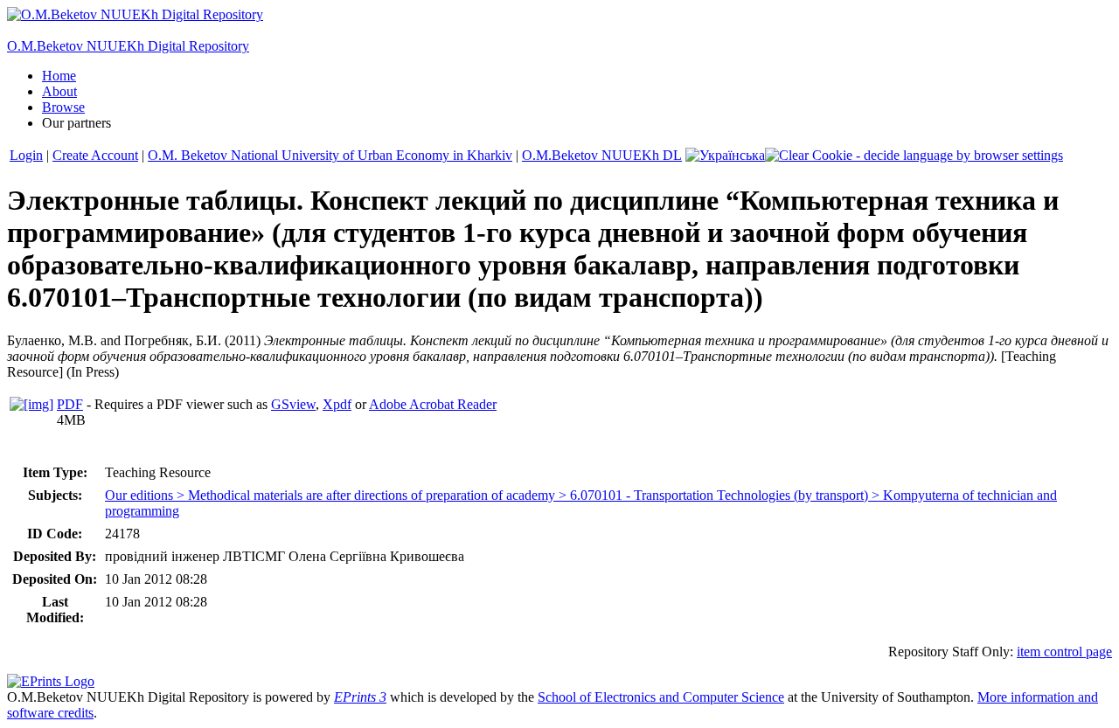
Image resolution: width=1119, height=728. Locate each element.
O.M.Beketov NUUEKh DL (602, 155)
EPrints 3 (360, 697)
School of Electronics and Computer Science (661, 697)
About (59, 91)
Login (26, 155)
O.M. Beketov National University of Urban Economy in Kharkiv (330, 155)
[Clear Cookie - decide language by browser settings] (914, 155)
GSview (293, 404)
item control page (1064, 651)
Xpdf (337, 404)
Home (59, 75)
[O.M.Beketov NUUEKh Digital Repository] (135, 14)
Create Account (95, 155)
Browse (63, 107)
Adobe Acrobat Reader (433, 404)
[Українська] (725, 155)
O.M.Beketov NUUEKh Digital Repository (128, 45)
